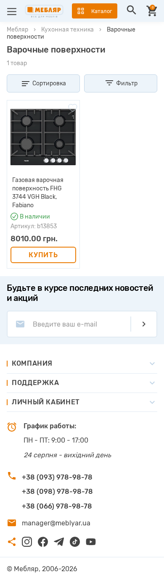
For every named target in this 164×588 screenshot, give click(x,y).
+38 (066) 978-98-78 (57, 506)
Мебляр (17, 29)
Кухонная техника (67, 29)
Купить (43, 255)
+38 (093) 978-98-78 (57, 477)
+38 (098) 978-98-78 (57, 492)
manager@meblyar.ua (56, 523)
